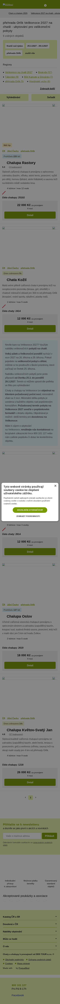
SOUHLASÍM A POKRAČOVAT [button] (30, 510)
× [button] (55, 486)
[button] (30, 516)
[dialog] (30, 502)
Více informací (24, 503)
